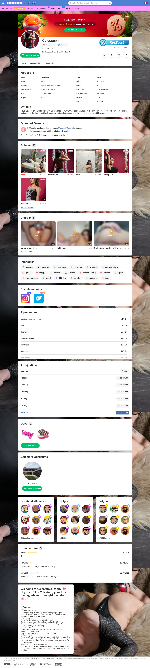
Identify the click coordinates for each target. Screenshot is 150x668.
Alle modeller (7, 8)
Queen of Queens (65, 128)
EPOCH (48, 658)
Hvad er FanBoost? (121, 47)
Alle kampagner (42, 8)
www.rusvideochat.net (33, 658)
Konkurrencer (56, 8)
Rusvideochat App (72, 8)
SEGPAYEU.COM (57, 658)
